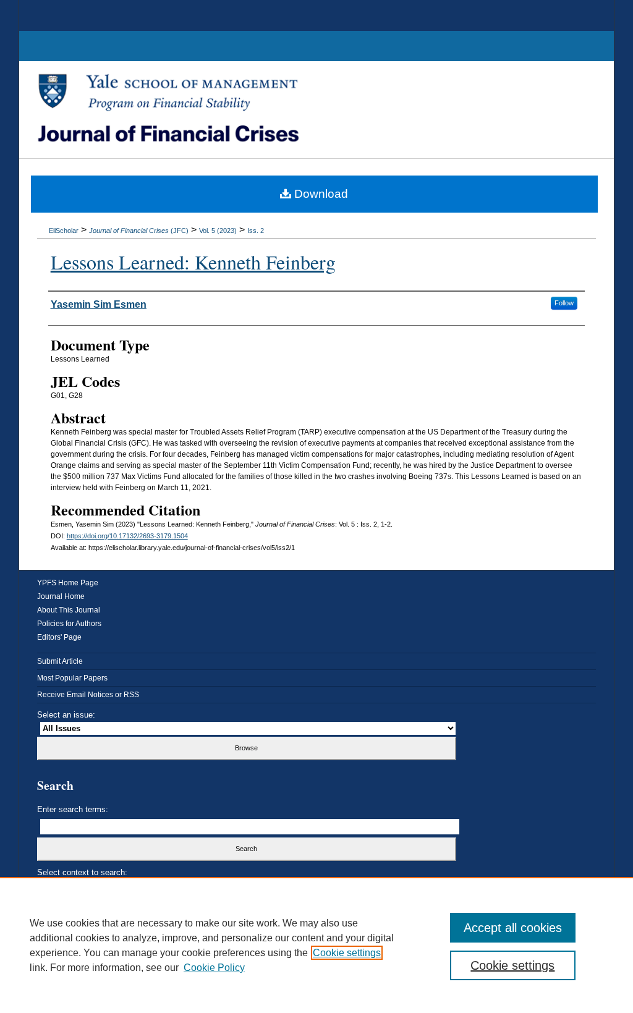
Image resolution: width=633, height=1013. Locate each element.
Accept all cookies (513, 928)
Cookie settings (347, 952)
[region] (316, 945)
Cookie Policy (214, 967)
